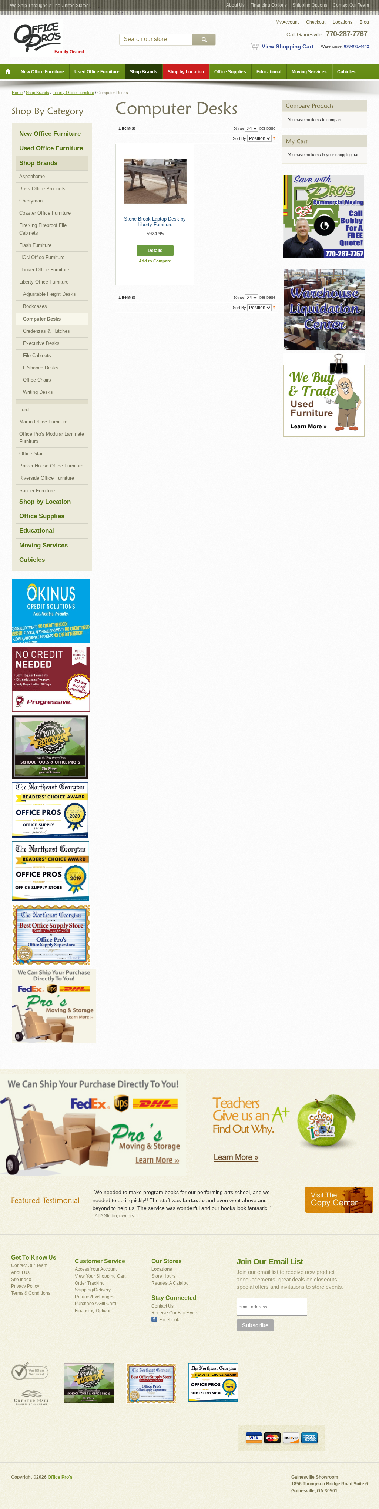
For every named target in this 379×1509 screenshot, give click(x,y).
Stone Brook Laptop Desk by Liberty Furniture (155, 221)
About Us (235, 5)
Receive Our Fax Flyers (174, 1312)
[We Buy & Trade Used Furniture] (324, 356)
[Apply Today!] (50, 718)
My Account (287, 22)
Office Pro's (60, 1477)
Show (239, 128)
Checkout (315, 22)
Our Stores (166, 1261)
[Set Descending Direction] (274, 138)
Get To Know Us (33, 1257)
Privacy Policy (25, 1286)
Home (17, 92)
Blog (364, 22)
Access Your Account (96, 1269)
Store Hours (163, 1276)
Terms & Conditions (30, 1293)
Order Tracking (90, 1283)
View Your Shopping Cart (100, 1276)
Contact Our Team (351, 5)
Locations (342, 22)
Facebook (169, 1319)
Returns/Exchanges (94, 1297)
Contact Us (162, 1306)
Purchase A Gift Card (95, 1303)
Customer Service (100, 1261)
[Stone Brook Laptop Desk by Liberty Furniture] (155, 181)
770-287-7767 (346, 34)
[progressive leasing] (51, 650)
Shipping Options (309, 5)
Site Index (21, 1279)
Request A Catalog (170, 1283)
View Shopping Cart (287, 46)
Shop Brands (37, 92)
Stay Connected (174, 1298)
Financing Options (268, 5)
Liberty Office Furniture (73, 92)
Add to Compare (155, 261)
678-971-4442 (356, 46)
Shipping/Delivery (93, 1289)
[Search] (204, 40)
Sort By (239, 138)
